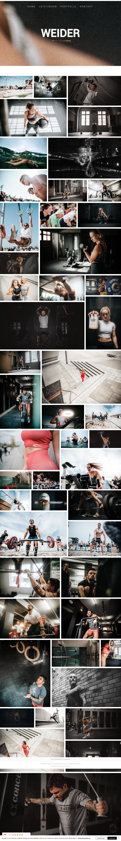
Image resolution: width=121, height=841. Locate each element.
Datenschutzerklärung (84, 838)
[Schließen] (119, 838)
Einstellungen (101, 838)
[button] (68, 6)
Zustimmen (112, 838)
